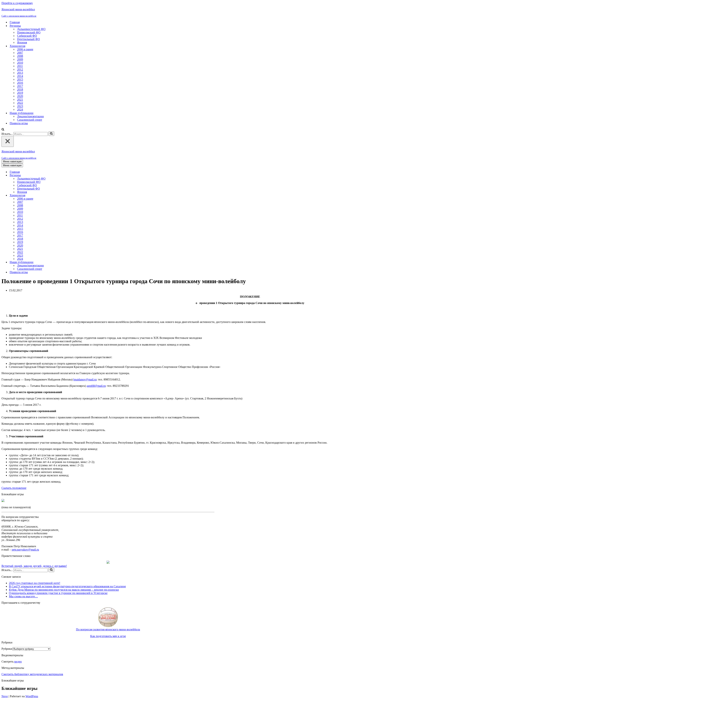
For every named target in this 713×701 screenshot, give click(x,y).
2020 (20, 96)
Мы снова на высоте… (23, 596)
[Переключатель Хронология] (66, 195)
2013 (20, 72)
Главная (15, 22)
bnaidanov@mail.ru (85, 379)
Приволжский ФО (28, 32)
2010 (20, 62)
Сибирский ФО (27, 35)
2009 (20, 59)
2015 (20, 79)
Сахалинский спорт (29, 119)
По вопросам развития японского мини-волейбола (108, 629)
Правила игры (19, 123)
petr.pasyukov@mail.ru (25, 549)
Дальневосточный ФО (31, 29)
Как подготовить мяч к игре (108, 636)
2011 (20, 66)
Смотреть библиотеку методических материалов (32, 674)
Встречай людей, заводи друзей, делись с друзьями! (34, 565)
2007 (20, 52)
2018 (20, 89)
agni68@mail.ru (96, 385)
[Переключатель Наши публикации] (66, 262)
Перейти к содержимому (17, 3)
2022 (20, 102)
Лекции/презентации (30, 116)
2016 (20, 82)
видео (18, 661)
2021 (20, 99)
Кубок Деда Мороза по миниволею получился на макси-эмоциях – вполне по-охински (64, 589)
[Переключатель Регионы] (66, 175)
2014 (20, 76)
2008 (20, 56)
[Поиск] (2, 129)
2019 (20, 92)
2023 (20, 106)
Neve (4, 696)
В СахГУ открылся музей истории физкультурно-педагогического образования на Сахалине (67, 586)
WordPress (31, 696)
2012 (20, 69)
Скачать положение (13, 487)
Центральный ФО (28, 39)
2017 (20, 86)
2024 (20, 109)
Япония (22, 42)
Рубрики (6, 648)
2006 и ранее (25, 49)
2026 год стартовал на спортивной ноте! (34, 583)
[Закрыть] (7, 141)
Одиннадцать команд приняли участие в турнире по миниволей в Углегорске (58, 593)
